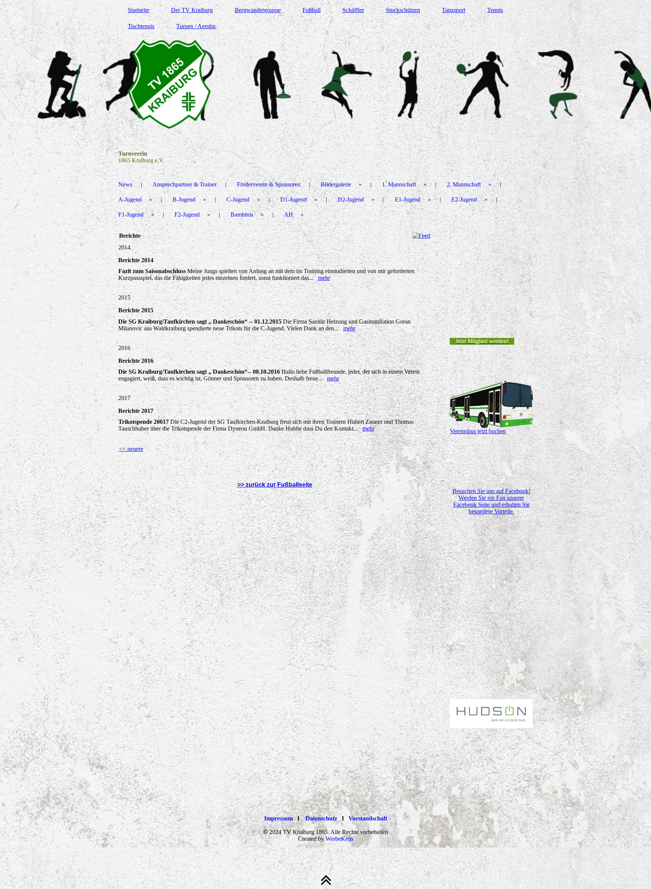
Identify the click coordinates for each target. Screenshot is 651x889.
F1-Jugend (131, 214)
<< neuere (131, 449)
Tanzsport (453, 10)
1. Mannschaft (399, 184)
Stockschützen (403, 10)
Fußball (312, 10)
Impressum (278, 818)
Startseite (138, 10)
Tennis (495, 10)
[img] (325, 85)
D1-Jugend (293, 199)
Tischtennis (141, 26)
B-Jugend (184, 199)
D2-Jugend (351, 199)
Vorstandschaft (367, 818)
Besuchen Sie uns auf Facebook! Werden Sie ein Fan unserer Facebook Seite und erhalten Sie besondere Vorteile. (491, 501)
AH (288, 214)
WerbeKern (339, 839)
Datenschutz (321, 818)
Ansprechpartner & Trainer (185, 184)
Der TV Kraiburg (192, 10)
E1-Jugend (407, 199)
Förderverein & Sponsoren (268, 184)
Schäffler (353, 10)
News (125, 184)
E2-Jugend (464, 199)
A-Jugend (130, 199)
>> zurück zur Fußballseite (274, 484)
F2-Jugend (187, 214)
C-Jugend (237, 199)
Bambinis (242, 214)
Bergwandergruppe (258, 10)
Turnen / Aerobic (196, 26)
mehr (324, 278)
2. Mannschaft (464, 184)
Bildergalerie (336, 184)
